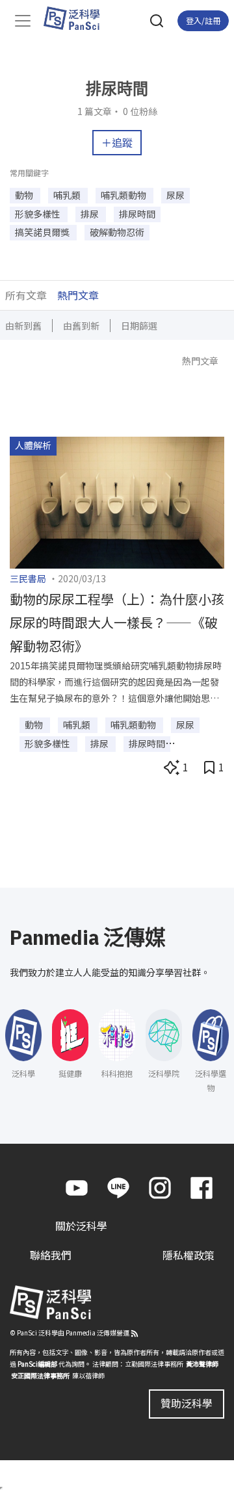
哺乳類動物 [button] (124, 194)
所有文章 (26, 295)
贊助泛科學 (187, 1403)
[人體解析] (117, 501)
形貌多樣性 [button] (38, 213)
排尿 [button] (91, 213)
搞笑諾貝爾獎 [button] (43, 231)
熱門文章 (78, 295)
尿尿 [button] (175, 194)
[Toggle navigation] (22, 20)
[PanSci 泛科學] (77, 18)
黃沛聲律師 (202, 1364)
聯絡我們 (51, 1255)
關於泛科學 (81, 1225)
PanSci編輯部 (37, 1364)
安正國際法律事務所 (40, 1375)
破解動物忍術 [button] (117, 231)
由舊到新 (81, 325)
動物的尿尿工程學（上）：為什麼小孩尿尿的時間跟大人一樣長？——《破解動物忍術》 (117, 622)
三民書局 (28, 578)
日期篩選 (139, 325)
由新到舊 (23, 325)
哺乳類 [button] (68, 194)
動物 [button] (25, 194)
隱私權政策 (188, 1255)
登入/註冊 (203, 20)
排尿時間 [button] (137, 213)
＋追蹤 (117, 142)
